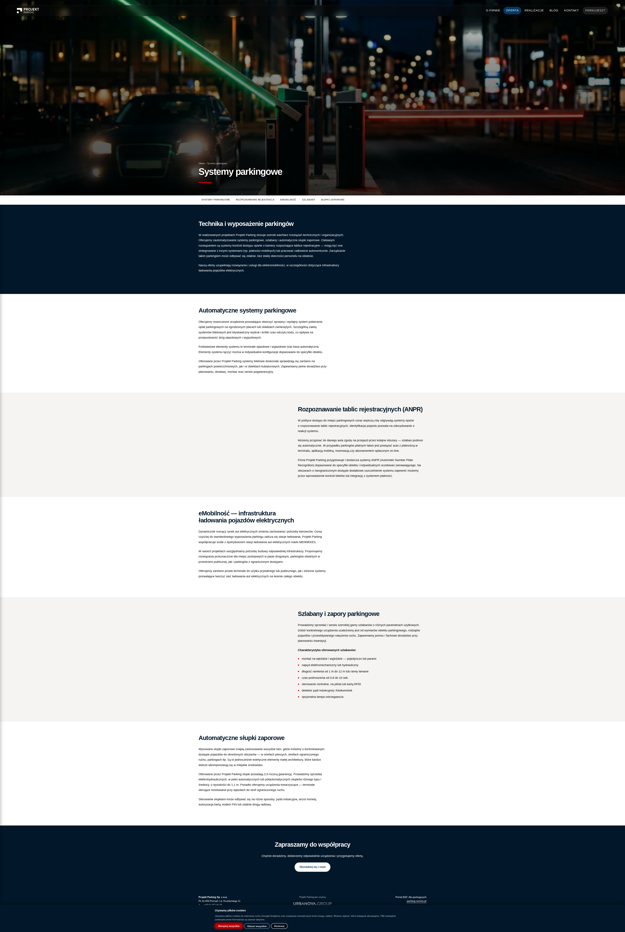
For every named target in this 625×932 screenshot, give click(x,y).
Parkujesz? (595, 10)
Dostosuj (279, 926)
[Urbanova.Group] (312, 903)
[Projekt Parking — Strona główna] (28, 10)
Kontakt (571, 10)
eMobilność (288, 199)
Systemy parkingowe (215, 199)
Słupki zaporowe (332, 199)
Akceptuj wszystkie (229, 926)
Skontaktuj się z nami (312, 867)
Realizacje (534, 10)
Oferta (512, 10)
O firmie (493, 10)
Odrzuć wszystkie (257, 926)
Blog (553, 10)
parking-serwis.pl (416, 901)
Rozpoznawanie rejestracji (255, 199)
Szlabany (308, 199)
